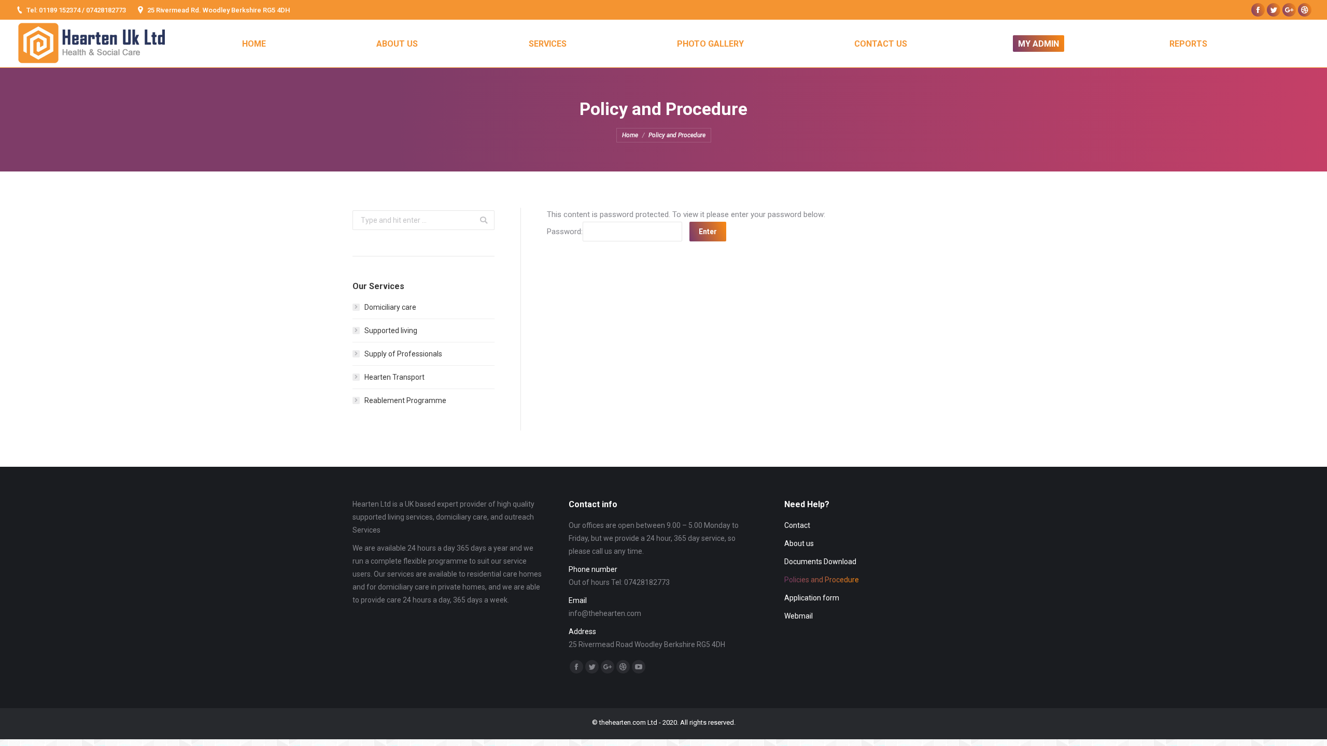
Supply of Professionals (403, 354)
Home (630, 135)
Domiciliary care (390, 307)
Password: (565, 231)
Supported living (390, 330)
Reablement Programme (405, 400)
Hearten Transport (394, 377)
